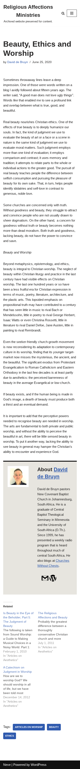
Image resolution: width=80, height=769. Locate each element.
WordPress (39, 764)
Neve (7, 764)
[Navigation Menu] (72, 13)
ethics (9, 735)
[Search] (63, 13)
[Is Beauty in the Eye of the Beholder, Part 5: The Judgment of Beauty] (20, 636)
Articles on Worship (29, 727)
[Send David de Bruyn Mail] (45, 580)
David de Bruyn (17, 62)
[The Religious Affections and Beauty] (55, 632)
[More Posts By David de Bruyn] (52, 580)
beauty (54, 727)
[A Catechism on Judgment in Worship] (20, 686)
